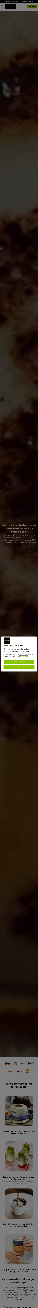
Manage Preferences (18, 661)
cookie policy (24, 656)
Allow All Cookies (19, 667)
